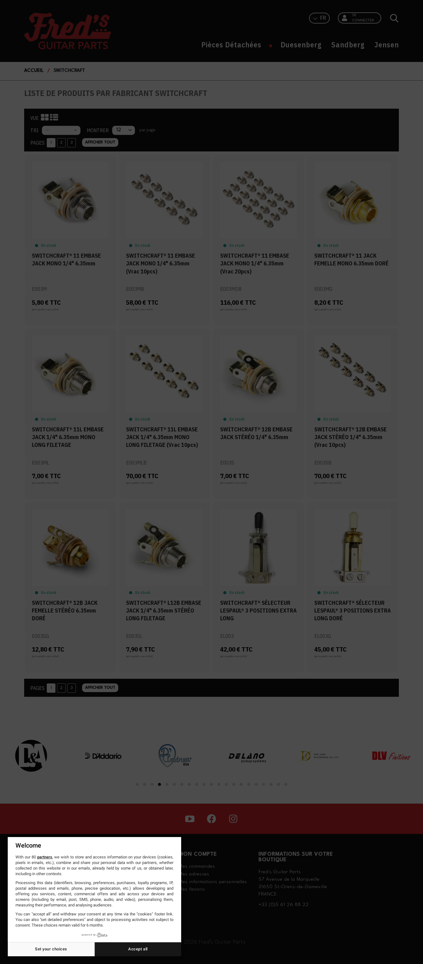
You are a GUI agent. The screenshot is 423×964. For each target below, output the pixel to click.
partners (44, 857)
